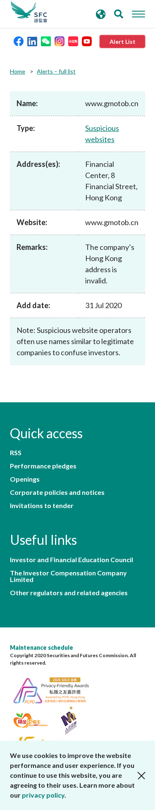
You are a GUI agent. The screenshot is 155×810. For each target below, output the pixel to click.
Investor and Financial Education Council (71, 559)
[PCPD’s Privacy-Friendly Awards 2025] (55, 689)
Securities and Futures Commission (29, 12)
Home (17, 71)
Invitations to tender (42, 505)
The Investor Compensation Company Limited (68, 576)
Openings (25, 479)
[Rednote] (73, 41)
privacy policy (43, 795)
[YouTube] (87, 41)
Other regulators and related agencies (69, 592)
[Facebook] (19, 41)
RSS (15, 452)
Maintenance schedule (41, 647)
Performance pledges (43, 466)
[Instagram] (59, 41)
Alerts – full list (56, 71)
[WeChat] (46, 41)
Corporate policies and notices (57, 492)
